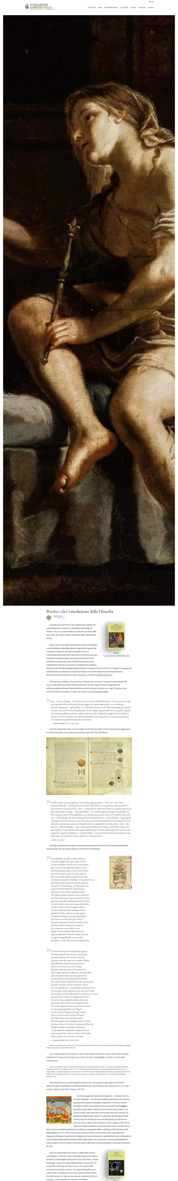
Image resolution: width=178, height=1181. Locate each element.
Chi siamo (91, 7)
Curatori (142, 7)
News (100, 7)
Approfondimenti (111, 7)
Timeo (123, 1106)
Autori (133, 7)
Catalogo (124, 7)
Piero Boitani (58, 616)
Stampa (151, 7)
